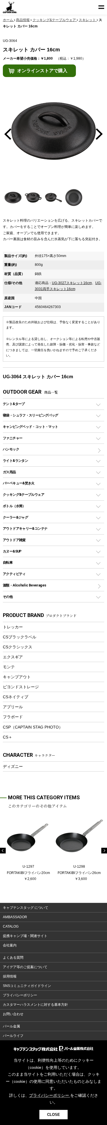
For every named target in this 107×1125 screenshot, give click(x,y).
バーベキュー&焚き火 (19, 483)
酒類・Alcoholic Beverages (24, 585)
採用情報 (10, 976)
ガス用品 (9, 472)
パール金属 (11, 1026)
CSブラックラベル (19, 637)
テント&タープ (14, 404)
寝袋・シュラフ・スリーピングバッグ (30, 415)
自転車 (8, 562)
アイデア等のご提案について (25, 967)
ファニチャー (12, 438)
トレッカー (13, 627)
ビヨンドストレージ (21, 687)
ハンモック (11, 449)
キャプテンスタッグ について (25, 908)
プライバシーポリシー (20, 995)
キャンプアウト (17, 677)
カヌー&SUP (12, 551)
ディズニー (13, 766)
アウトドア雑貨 (14, 540)
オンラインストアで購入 (42, 70)
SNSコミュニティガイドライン (27, 986)
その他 (8, 596)
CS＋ (7, 737)
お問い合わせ (13, 1014)
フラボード (13, 717)
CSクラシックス (17, 647)
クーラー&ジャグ (15, 517)
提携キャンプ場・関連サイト (25, 936)
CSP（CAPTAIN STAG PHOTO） (33, 727)
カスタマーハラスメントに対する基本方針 (35, 1005)
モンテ (9, 667)
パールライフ (13, 1036)
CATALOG (11, 926)
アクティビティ (14, 574)
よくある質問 (13, 958)
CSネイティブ (15, 697)
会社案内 (10, 945)
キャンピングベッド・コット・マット (30, 426)
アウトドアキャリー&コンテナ (25, 528)
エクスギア (13, 657)
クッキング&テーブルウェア (23, 494)
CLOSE (53, 1114)
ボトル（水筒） (14, 506)
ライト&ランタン (15, 460)
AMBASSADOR (15, 917)
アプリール (13, 707)
